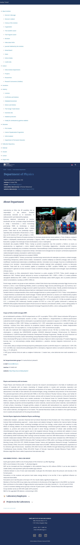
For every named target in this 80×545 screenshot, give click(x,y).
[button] (75, 164)
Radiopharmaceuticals (11, 101)
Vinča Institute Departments (12, 70)
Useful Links (8, 62)
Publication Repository (8, 144)
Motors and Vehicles (10, 105)
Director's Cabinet (10, 19)
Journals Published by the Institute (14, 46)
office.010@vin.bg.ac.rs (14, 184)
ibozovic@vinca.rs (13, 364)
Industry (4, 89)
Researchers (8, 77)
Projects (7, 73)
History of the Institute (11, 23)
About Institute (6, 11)
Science (4, 66)
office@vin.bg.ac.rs (41, 529)
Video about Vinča (10, 42)
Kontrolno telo (9, 112)
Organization (8, 27)
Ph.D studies (8, 128)
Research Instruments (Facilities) (14, 81)
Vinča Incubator (9, 136)
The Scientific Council (10, 30)
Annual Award (8, 50)
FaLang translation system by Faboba (9, 508)
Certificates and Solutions (12, 97)
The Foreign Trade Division (12, 109)
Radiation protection (10, 116)
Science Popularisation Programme (14, 132)
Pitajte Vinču (5, 159)
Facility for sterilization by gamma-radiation (16, 120)
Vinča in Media (8, 58)
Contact (4, 155)
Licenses (7, 93)
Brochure (7, 38)
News (6, 54)
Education (5, 124)
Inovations (5, 85)
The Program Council (10, 34)
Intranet (4, 151)
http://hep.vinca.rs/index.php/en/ (18, 371)
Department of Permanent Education (15, 140)
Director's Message (10, 15)
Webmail (4, 148)
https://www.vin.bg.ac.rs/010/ (25, 189)
